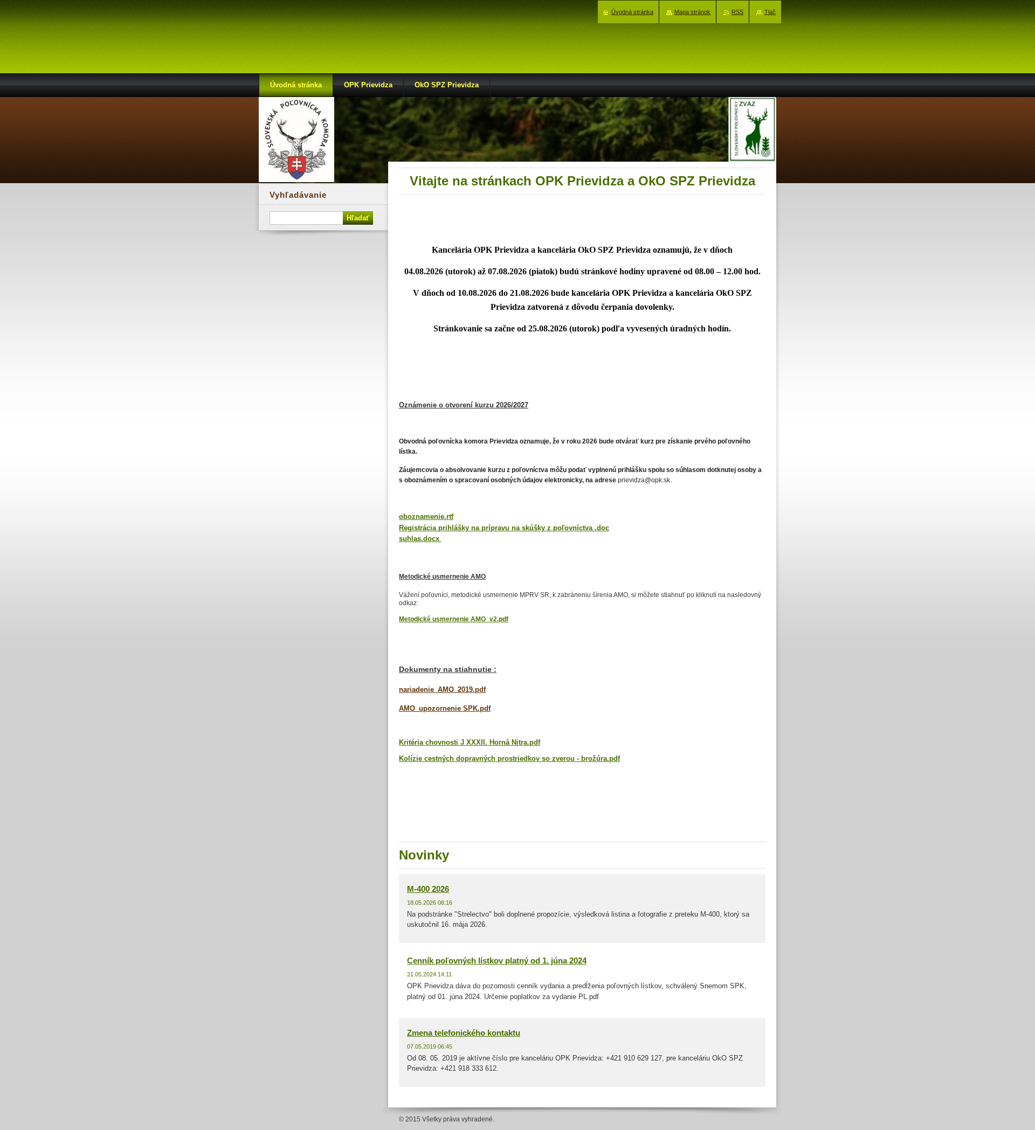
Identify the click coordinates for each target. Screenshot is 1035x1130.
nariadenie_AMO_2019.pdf (442, 689)
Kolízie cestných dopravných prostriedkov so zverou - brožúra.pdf (509, 758)
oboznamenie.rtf (426, 516)
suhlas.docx (419, 539)
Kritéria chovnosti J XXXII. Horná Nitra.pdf (469, 742)
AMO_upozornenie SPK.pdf (445, 708)
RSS (737, 12)
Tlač (770, 12)
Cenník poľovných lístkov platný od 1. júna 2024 (496, 960)
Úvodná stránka (632, 12)
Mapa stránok (692, 12)
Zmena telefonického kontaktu (463, 1032)
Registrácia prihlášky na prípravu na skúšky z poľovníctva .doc (504, 528)
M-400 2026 (428, 888)
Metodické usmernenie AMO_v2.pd (452, 619)
